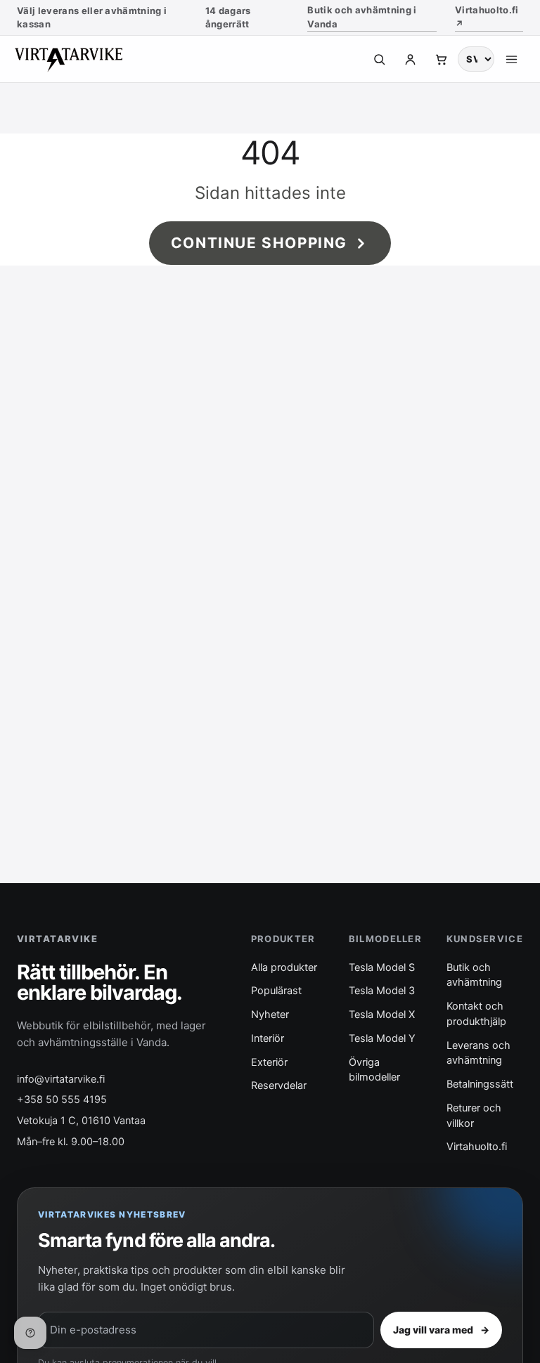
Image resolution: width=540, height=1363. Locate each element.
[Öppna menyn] (511, 59)
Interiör (267, 1038)
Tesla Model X (382, 1014)
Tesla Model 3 (382, 990)
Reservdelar (279, 1085)
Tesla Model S (382, 967)
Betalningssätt (479, 1084)
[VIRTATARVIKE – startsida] (76, 59)
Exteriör (269, 1062)
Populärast (276, 990)
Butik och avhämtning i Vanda (361, 17)
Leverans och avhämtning (478, 1053)
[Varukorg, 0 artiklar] (441, 59)
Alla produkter (284, 967)
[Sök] (379, 59)
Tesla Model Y (382, 1038)
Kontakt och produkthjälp (476, 1014)
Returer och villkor (473, 1116)
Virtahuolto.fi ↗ (487, 17)
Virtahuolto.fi (476, 1146)
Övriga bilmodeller (374, 1070)
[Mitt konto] (410, 59)
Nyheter (270, 1014)
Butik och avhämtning (474, 975)
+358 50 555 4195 (62, 1099)
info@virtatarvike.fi (61, 1079)
